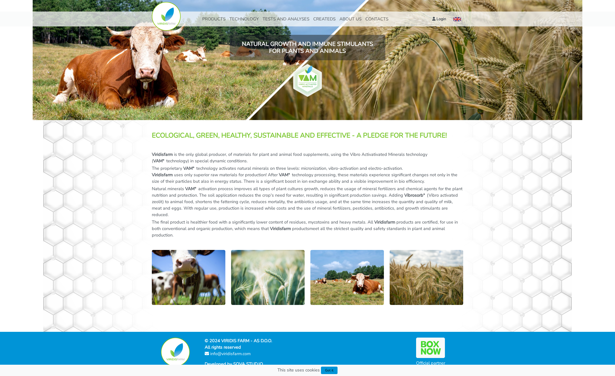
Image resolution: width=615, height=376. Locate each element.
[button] (439, 18)
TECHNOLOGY (244, 19)
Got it (329, 370)
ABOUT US (350, 19)
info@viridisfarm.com (230, 354)
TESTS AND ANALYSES (286, 19)
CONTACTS (376, 19)
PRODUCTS (214, 19)
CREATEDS (324, 19)
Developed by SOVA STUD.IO (234, 364)
